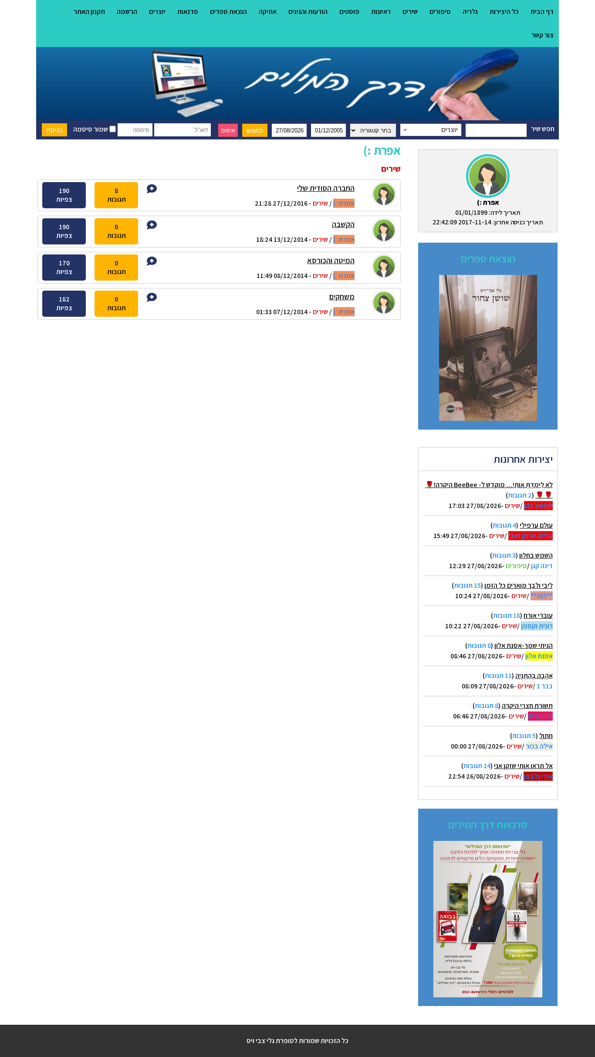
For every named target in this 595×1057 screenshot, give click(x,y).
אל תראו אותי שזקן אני (523, 765)
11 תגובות (498, 675)
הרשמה (127, 11)
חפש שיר (542, 128)
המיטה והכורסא (331, 260)
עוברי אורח (538, 615)
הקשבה (343, 224)
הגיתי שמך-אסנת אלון (523, 645)
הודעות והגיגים (308, 11)
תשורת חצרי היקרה (527, 705)
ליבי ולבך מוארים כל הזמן (518, 585)
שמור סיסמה (91, 129)
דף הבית (542, 11)
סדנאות (187, 11)
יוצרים (157, 11)
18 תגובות (506, 615)
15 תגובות (467, 585)
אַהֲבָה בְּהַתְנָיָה (534, 675)
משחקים (342, 296)
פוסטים (349, 11)
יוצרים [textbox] (449, 129)
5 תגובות (524, 735)
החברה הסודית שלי (326, 188)
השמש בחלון (536, 555)
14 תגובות (476, 765)
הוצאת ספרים (228, 11)
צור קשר (542, 35)
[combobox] (430, 130)
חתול (546, 735)
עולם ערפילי (536, 525)
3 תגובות (504, 555)
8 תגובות (479, 645)
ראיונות (381, 11)
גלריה (470, 11)
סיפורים (440, 11)
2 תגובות (520, 495)
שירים (410, 11)
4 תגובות (504, 525)
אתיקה (268, 11)
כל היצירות (504, 11)
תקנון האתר (89, 11)
